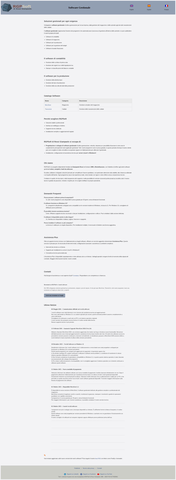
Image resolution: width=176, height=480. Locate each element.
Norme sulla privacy (88, 468)
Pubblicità (77, 468)
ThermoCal (48, 109)
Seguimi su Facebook (89, 474)
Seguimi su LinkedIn (72, 474)
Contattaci (76, 275)
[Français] (166, 6)
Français (166, 9)
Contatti (99, 468)
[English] (131, 6)
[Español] (149, 6)
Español (149, 9)
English (132, 9)
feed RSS (98, 458)
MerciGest (48, 105)
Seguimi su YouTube (106, 474)
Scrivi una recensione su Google (54, 295)
